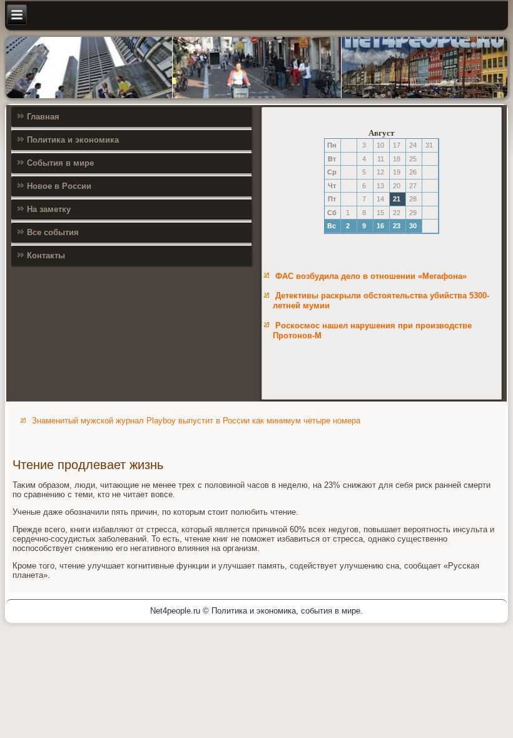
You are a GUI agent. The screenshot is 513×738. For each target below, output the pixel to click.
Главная (43, 116)
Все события (53, 232)
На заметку (49, 209)
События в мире (60, 163)
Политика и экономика (73, 139)
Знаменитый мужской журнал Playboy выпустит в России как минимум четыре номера (196, 420)
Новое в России (59, 186)
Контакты (46, 255)
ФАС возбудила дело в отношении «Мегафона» (371, 276)
